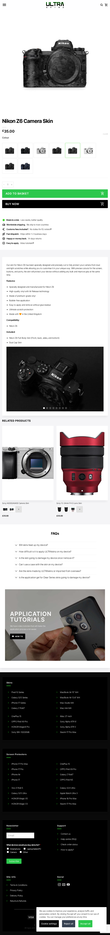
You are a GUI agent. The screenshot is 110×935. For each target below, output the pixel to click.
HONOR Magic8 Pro (20, 727)
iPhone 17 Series (18, 703)
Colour (5, 138)
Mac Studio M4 (67, 703)
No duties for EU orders (29, 229)
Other (25, 852)
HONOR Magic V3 (19, 804)
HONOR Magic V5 (19, 798)
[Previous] (12, 379)
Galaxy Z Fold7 (18, 708)
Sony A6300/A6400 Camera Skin (15, 503)
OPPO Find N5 (66, 780)
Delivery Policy (16, 895)
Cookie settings (49, 923)
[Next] (98, 379)
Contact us (65, 834)
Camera (13, 852)
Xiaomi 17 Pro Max (68, 732)
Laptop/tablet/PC (34, 849)
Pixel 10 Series (17, 692)
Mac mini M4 (65, 708)
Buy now (12, 204)
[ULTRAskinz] (55, 5)
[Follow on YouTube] (68, 884)
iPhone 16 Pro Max (68, 798)
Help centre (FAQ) (68, 839)
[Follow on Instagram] (59, 884)
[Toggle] (16, 545)
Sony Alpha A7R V (68, 727)
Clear (105, 134)
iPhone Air (15, 774)
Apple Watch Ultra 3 (69, 793)
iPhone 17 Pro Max (19, 764)
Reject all (68, 923)
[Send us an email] (63, 884)
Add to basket (17, 193)
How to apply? (67, 849)
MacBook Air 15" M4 (69, 692)
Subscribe (14, 861)
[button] (4, 5)
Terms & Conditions (18, 885)
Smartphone (15, 849)
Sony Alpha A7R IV (68, 721)
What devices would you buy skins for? (23, 845)
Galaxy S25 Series (19, 697)
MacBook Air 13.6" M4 (70, 697)
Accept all (85, 923)
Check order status (69, 844)
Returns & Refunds (18, 901)
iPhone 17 (15, 780)
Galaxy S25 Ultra (18, 793)
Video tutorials (20, 243)
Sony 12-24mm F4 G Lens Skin (69, 503)
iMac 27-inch (66, 716)
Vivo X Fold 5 (17, 788)
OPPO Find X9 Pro (19, 721)
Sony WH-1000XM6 (20, 732)
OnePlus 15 (16, 716)
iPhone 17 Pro (17, 769)
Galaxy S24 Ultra (67, 788)
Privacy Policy (16, 890)
